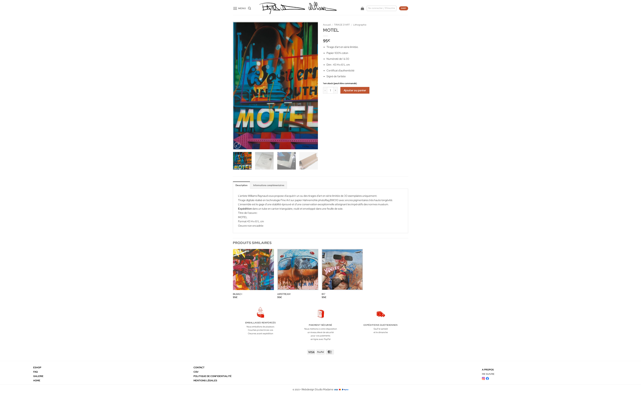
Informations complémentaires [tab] (268, 185)
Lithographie (359, 24)
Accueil (327, 24)
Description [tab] (241, 185)
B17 (323, 294)
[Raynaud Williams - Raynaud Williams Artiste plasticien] (297, 8)
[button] (239, 8)
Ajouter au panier (355, 90)
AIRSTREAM (283, 294)
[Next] (312, 85)
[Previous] (239, 85)
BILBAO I (237, 294)
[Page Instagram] (483, 378)
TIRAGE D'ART (342, 24)
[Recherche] (249, 8)
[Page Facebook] (487, 378)
